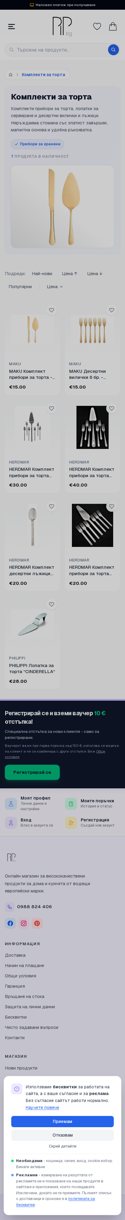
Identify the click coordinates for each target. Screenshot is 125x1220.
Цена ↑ (69, 273)
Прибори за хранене (40, 144)
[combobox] (62, 49)
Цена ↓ (95, 273)
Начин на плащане (24, 965)
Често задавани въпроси (31, 1027)
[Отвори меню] (11, 26)
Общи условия (20, 976)
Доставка (15, 955)
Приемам (62, 1121)
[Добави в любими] (51, 310)
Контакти (15, 1037)
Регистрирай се (32, 772)
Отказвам (62, 1135)
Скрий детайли (62, 1146)
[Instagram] (23, 923)
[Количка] (113, 26)
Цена (52, 286)
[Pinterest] (37, 923)
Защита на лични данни (30, 1006)
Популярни (20, 286)
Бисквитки (16, 1017)
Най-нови (42, 273)
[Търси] (113, 49)
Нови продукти (21, 1068)
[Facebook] (10, 923)
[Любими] (97, 26)
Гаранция (15, 986)
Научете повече (42, 1107)
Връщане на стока (24, 996)
